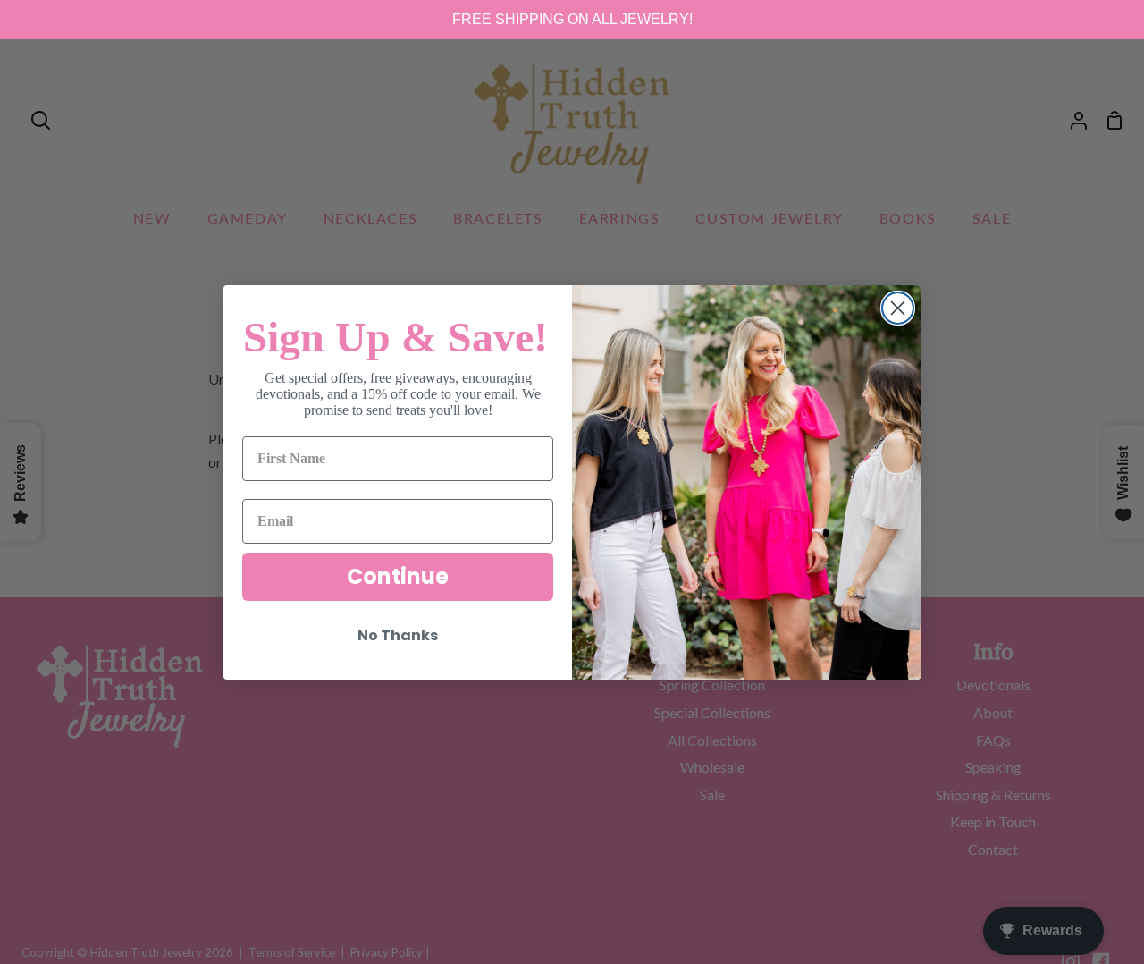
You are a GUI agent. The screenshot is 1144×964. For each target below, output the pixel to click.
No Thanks (398, 635)
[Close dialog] (897, 308)
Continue (398, 576)
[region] (572, 19)
